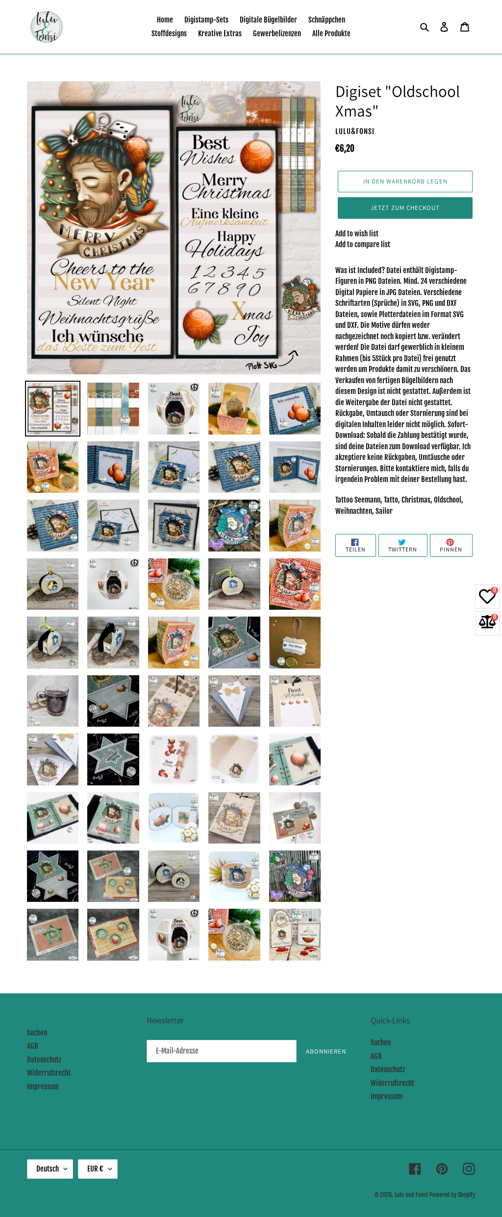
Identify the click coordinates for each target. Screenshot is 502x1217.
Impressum (43, 1086)
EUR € (95, 1168)
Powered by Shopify (452, 1194)
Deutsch (47, 1168)
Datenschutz (44, 1059)
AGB (32, 1046)
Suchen (37, 1032)
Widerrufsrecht (49, 1073)
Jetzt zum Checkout (405, 208)
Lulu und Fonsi (411, 1194)
